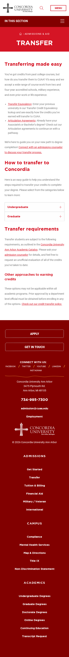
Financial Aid (34, 493)
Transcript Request (34, 636)
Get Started (34, 469)
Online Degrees (34, 620)
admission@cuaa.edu (34, 408)
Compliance (34, 536)
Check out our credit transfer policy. (42, 304)
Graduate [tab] (13, 216)
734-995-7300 (34, 399)
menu (58, 8)
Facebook (11, 366)
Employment (34, 416)
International (34, 509)
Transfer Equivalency (20, 104)
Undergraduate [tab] (17, 207)
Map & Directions (35, 552)
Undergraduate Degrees (34, 596)
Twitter (26, 366)
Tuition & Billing (34, 485)
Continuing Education (34, 628)
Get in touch (35, 347)
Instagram (36, 370)
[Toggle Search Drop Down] (41, 8)
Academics (34, 582)
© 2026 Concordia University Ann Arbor (34, 442)
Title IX (34, 560)
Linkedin (56, 366)
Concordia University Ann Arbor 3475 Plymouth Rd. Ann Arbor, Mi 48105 (34, 386)
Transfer (34, 477)
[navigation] (34, 21)
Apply (34, 334)
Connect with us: (33, 362)
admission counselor (16, 254)
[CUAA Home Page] (18, 8)
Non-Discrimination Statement (34, 568)
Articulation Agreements (22, 120)
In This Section (16, 21)
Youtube (41, 366)
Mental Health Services (34, 544)
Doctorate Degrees (34, 612)
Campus (34, 523)
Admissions (34, 456)
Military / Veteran (34, 501)
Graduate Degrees (35, 604)
